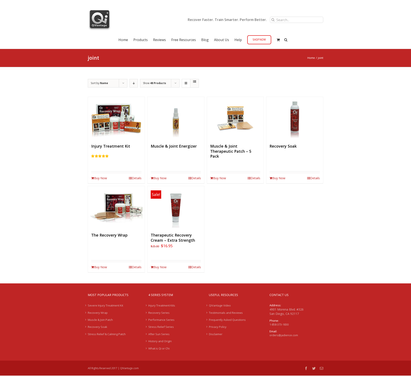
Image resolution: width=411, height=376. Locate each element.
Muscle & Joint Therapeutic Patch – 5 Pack (230, 151)
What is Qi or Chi (159, 348)
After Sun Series (159, 334)
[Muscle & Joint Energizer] (175, 118)
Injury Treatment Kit (110, 146)
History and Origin (160, 341)
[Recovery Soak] (294, 118)
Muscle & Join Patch (100, 320)
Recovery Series (159, 313)
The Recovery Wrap (109, 235)
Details (136, 178)
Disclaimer (215, 334)
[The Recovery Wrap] (116, 207)
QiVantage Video (220, 305)
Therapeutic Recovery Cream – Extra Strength (173, 237)
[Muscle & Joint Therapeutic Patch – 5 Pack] (235, 118)
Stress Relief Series (161, 327)
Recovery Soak (283, 146)
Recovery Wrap (98, 313)
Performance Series (161, 320)
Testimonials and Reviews (226, 313)
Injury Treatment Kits (161, 305)
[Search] (285, 39)
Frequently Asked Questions (227, 320)
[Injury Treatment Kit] (116, 118)
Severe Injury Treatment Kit (105, 305)
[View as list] (194, 81)
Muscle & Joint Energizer (174, 146)
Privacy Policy (217, 327)
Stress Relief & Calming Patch (107, 334)
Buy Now (100, 178)
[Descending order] (134, 83)
